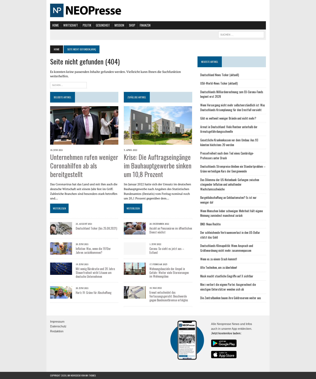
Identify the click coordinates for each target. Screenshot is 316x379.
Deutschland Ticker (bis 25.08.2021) (96, 228)
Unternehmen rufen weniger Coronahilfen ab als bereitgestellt (84, 165)
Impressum (57, 321)
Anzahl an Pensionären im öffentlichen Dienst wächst (170, 230)
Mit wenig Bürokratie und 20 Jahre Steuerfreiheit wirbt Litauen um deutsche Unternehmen (95, 273)
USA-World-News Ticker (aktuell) (219, 83)
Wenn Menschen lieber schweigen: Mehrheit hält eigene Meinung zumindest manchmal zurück (231, 213)
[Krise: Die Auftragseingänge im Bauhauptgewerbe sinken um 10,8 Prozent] (158, 142)
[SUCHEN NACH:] (241, 34)
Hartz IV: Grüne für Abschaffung (93, 292)
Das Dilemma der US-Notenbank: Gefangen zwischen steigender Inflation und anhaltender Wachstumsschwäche (229, 184)
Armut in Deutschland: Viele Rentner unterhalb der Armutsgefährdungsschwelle (228, 129)
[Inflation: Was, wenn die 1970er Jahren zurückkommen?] (61, 252)
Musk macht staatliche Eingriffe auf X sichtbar (226, 276)
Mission (119, 25)
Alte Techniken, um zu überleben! (218, 267)
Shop (132, 25)
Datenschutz (58, 326)
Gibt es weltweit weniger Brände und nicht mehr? (228, 118)
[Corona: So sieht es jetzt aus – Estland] (135, 252)
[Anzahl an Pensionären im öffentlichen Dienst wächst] (135, 232)
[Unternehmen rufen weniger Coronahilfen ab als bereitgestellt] (84, 142)
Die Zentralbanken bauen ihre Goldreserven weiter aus (230, 298)
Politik (87, 25)
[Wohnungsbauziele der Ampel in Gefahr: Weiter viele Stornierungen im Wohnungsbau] (135, 272)
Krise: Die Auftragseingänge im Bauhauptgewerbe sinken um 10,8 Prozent (157, 165)
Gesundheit (103, 25)
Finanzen (145, 25)
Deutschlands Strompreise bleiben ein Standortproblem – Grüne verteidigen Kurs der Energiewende (233, 168)
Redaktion (56, 331)
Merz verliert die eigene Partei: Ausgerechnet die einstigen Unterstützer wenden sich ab (228, 286)
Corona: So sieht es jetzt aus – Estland (166, 250)
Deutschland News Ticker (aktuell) (219, 75)
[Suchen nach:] (68, 85)
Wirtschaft (70, 25)
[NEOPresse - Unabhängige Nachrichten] (158, 11)
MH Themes (90, 375)
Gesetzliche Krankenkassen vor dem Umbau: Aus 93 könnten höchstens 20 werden (229, 142)
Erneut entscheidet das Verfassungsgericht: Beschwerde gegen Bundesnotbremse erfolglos (168, 296)
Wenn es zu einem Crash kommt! (218, 259)
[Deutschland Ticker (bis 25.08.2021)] (61, 232)
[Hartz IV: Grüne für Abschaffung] (61, 296)
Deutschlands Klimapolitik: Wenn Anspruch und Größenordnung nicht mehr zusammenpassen (226, 248)
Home (55, 25)
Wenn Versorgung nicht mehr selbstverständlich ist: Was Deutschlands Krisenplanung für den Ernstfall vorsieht (232, 107)
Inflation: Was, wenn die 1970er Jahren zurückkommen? (93, 250)
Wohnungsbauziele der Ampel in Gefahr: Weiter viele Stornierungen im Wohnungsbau (169, 273)
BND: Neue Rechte (210, 224)
